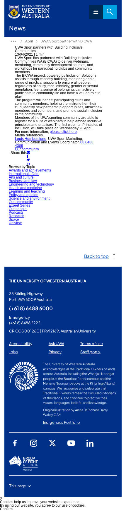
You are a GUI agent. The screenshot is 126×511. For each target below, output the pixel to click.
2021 (13, 41)
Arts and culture (21, 177)
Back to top (96, 256)
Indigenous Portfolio (61, 422)
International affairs (24, 174)
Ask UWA (56, 343)
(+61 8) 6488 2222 (24, 322)
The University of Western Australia (47, 281)
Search (110, 12)
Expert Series (19, 205)
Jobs (13, 351)
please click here (63, 132)
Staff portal (90, 351)
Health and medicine (25, 188)
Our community (27, 149)
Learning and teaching (27, 191)
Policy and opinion (23, 195)
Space (14, 219)
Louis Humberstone (30, 139)
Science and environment (29, 198)
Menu (96, 12)
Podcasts (16, 212)
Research (16, 216)
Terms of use (91, 343)
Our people (18, 209)
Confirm (6, 509)
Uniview (15, 223)
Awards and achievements (30, 170)
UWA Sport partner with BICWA (66, 41)
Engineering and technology (31, 184)
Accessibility (20, 343)
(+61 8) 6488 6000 (31, 308)
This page (17, 486)
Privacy (55, 351)
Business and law (23, 181)
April (29, 41)
